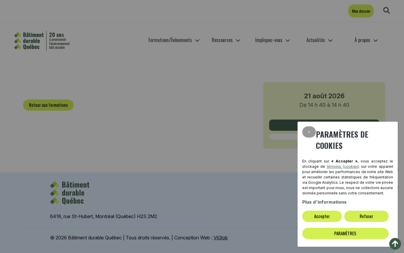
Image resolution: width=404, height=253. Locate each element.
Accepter (322, 216)
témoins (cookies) (343, 166)
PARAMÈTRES (345, 233)
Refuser (366, 216)
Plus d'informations (324, 202)
